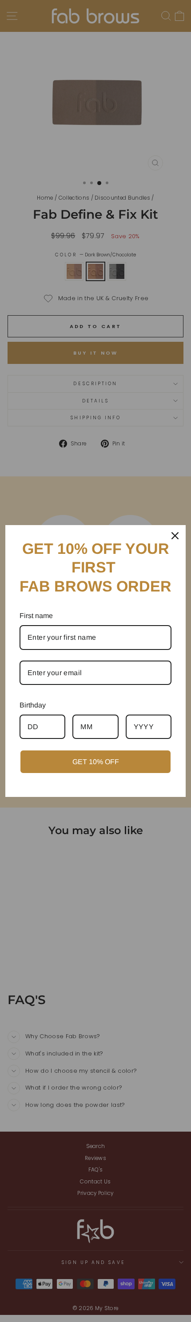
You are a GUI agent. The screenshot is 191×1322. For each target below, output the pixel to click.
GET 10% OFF (95, 761)
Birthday (33, 705)
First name (36, 615)
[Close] (175, 535)
